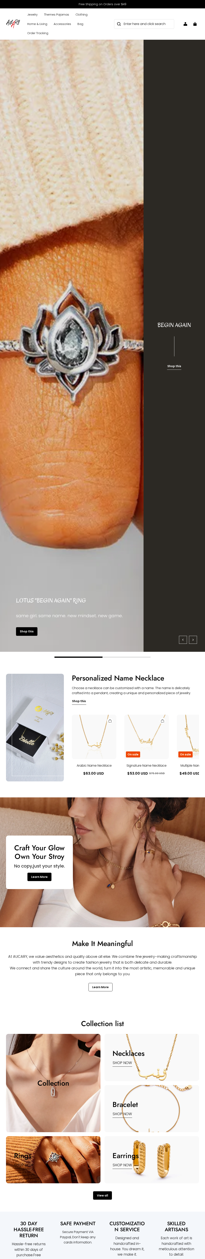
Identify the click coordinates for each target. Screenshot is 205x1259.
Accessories (62, 24)
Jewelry (32, 15)
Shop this (27, 631)
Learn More (39, 877)
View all (102, 1195)
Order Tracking (37, 33)
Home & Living (37, 24)
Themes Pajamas (56, 15)
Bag (80, 24)
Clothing (81, 15)
